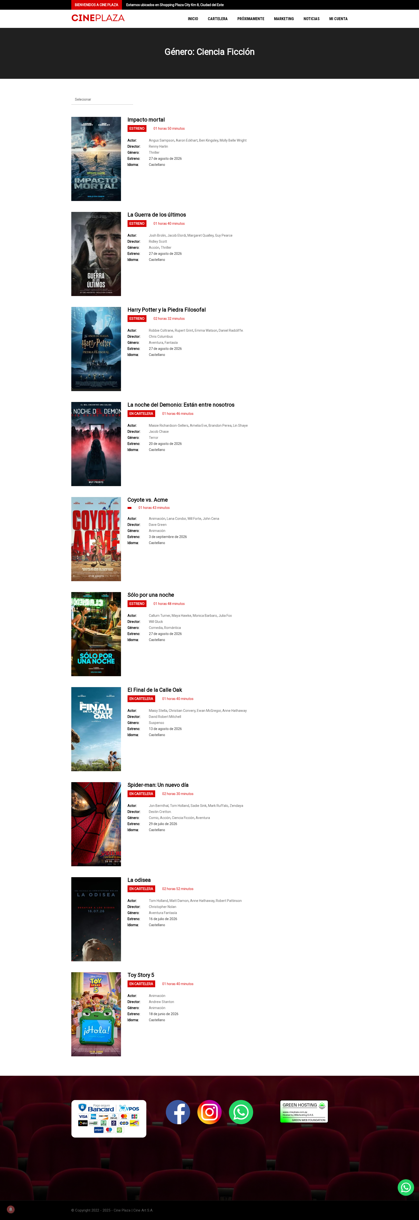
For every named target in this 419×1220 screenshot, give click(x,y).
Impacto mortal (146, 120)
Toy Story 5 (141, 975)
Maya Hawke (181, 616)
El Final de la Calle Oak (155, 690)
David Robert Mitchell (165, 717)
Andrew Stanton (161, 1002)
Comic (154, 818)
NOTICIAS (312, 18)
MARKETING (284, 18)
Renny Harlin (158, 146)
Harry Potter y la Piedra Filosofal (167, 310)
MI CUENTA (338, 18)
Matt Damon (179, 901)
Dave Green (158, 525)
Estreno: (134, 159)
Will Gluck (156, 622)
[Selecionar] (102, 100)
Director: (134, 146)
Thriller (154, 152)
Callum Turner (159, 616)
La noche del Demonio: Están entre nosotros (181, 405)
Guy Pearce (224, 235)
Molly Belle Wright (233, 140)
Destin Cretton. (160, 812)
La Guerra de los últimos (157, 215)
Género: (133, 152)
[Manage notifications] (11, 1209)
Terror (153, 438)
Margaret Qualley (200, 235)
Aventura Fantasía (163, 913)
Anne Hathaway (234, 711)
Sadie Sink (199, 806)
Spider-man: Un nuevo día (158, 785)
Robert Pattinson (229, 901)
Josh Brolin (157, 235)
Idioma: (133, 165)
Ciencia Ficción (183, 818)
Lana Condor (176, 519)
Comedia (156, 628)
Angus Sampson (161, 140)
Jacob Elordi (176, 235)
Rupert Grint (184, 330)
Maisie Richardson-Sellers (168, 425)
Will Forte (194, 519)
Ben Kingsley (208, 140)
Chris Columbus (161, 336)
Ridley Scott (158, 241)
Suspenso (156, 723)
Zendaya (236, 806)
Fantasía (171, 343)
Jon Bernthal (159, 806)
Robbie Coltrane (161, 330)
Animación (157, 519)
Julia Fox (225, 616)
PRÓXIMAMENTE (250, 18)
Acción (154, 247)
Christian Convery (182, 711)
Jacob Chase (159, 431)
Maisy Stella (158, 711)
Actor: (132, 140)
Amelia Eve (198, 425)
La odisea (139, 880)
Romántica (172, 628)
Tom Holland (179, 806)
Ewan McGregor (209, 711)
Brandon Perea (220, 425)
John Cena (211, 519)
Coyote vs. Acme (148, 500)
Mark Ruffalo (218, 806)
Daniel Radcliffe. (231, 330)
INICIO (193, 18)
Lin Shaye (240, 425)
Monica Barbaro (205, 616)
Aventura (156, 343)
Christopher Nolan (162, 907)
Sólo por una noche (151, 595)
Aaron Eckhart (187, 140)
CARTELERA (218, 18)
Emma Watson (206, 330)
